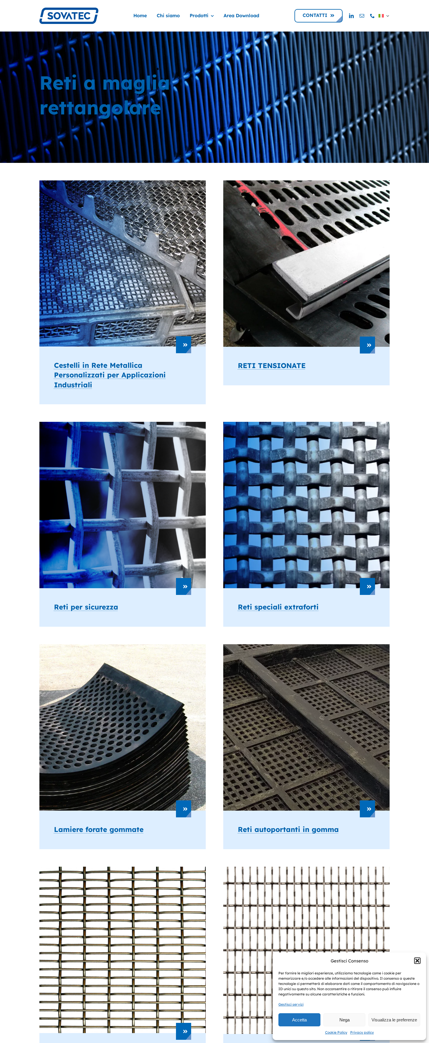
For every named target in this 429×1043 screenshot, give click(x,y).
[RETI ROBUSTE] (306, 424)
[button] (417, 961)
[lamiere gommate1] (122, 646)
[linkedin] (351, 15)
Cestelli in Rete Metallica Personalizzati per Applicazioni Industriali (110, 375)
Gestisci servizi (291, 1004)
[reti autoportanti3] (306, 646)
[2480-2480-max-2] (306, 869)
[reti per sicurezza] (122, 424)
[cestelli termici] (122, 183)
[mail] (362, 15)
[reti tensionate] (306, 183)
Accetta (299, 1019)
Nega (344, 1019)
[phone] (372, 15)
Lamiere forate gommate (99, 829)
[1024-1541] (122, 869)
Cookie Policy (336, 1032)
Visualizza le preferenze (394, 1019)
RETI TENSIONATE (272, 365)
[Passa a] (384, 15)
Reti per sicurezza (86, 607)
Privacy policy (362, 1032)
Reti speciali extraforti (278, 607)
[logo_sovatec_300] (68, 10)
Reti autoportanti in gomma (288, 829)
